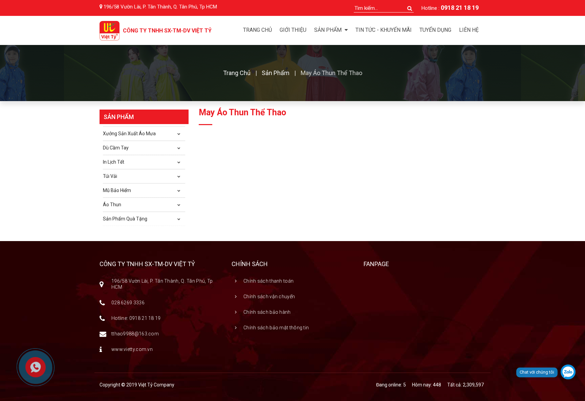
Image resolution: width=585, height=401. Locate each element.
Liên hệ (469, 30)
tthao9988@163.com (135, 333)
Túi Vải (110, 176)
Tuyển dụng (435, 30)
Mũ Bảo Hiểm (117, 190)
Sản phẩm (328, 30)
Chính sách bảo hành (267, 312)
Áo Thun (112, 204)
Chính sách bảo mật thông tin (276, 327)
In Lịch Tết (113, 162)
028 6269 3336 (128, 302)
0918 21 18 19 (460, 7)
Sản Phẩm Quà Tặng (125, 218)
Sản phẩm (275, 72)
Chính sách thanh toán (268, 281)
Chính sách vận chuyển (269, 296)
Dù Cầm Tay (116, 147)
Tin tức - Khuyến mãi (383, 30)
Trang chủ (257, 30)
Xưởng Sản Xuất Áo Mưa (129, 133)
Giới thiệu (293, 30)
